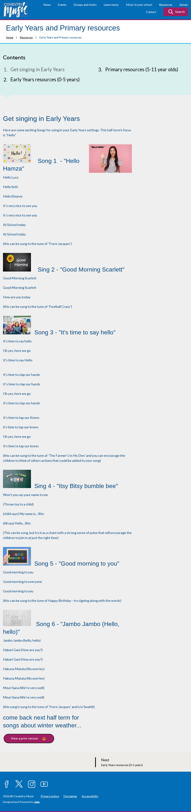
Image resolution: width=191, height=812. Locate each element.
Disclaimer (70, 796)
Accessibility (90, 796)
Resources (165, 4)
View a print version (25, 738)
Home (9, 37)
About (183, 4)
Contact (151, 12)
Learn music (111, 4)
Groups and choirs (85, 4)
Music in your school (139, 4)
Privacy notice (50, 796)
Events (62, 4)
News (47, 4)
